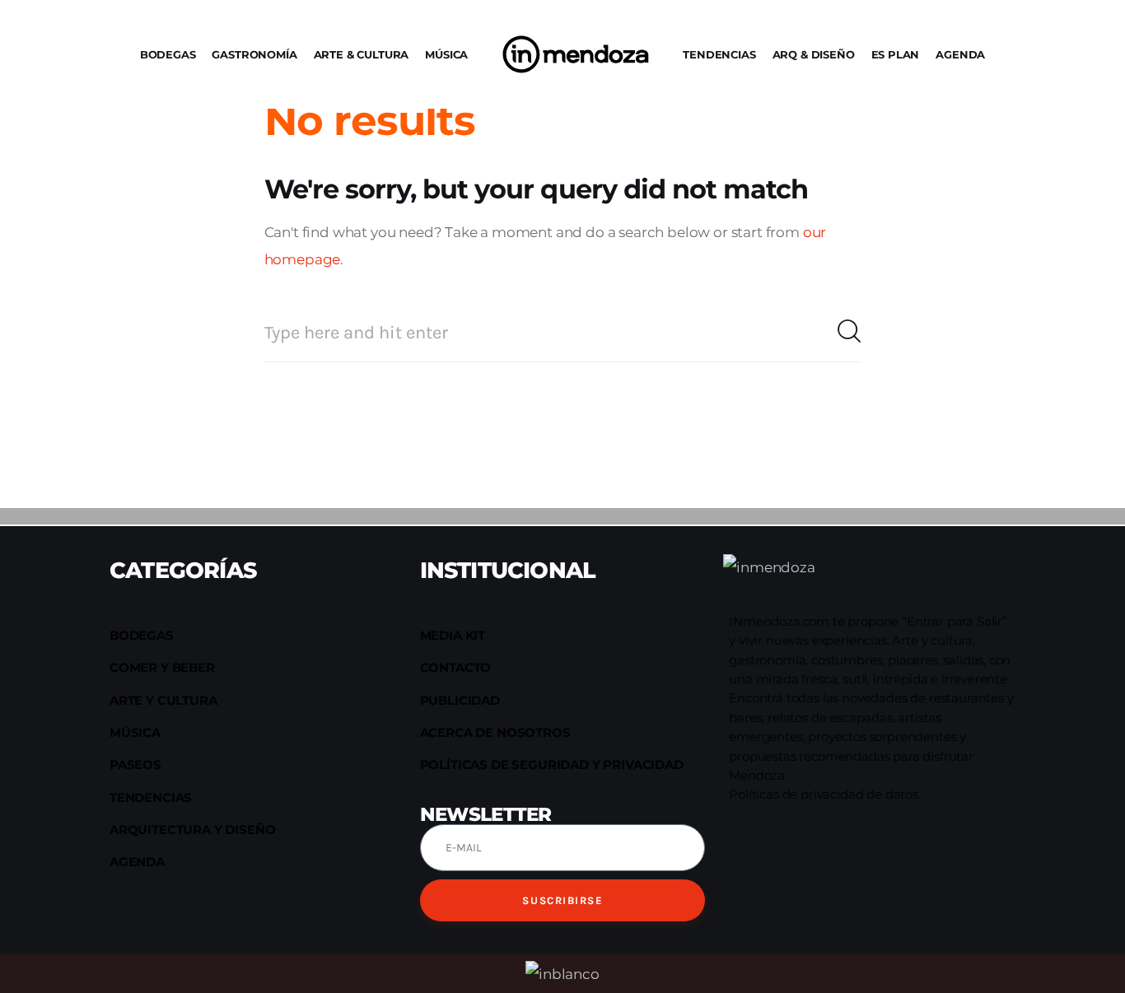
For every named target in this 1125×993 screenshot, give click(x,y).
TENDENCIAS (719, 54)
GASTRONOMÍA (254, 54)
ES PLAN (895, 54)
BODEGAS (168, 54)
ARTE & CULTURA (361, 54)
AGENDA (960, 54)
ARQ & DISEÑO (814, 54)
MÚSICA (446, 54)
